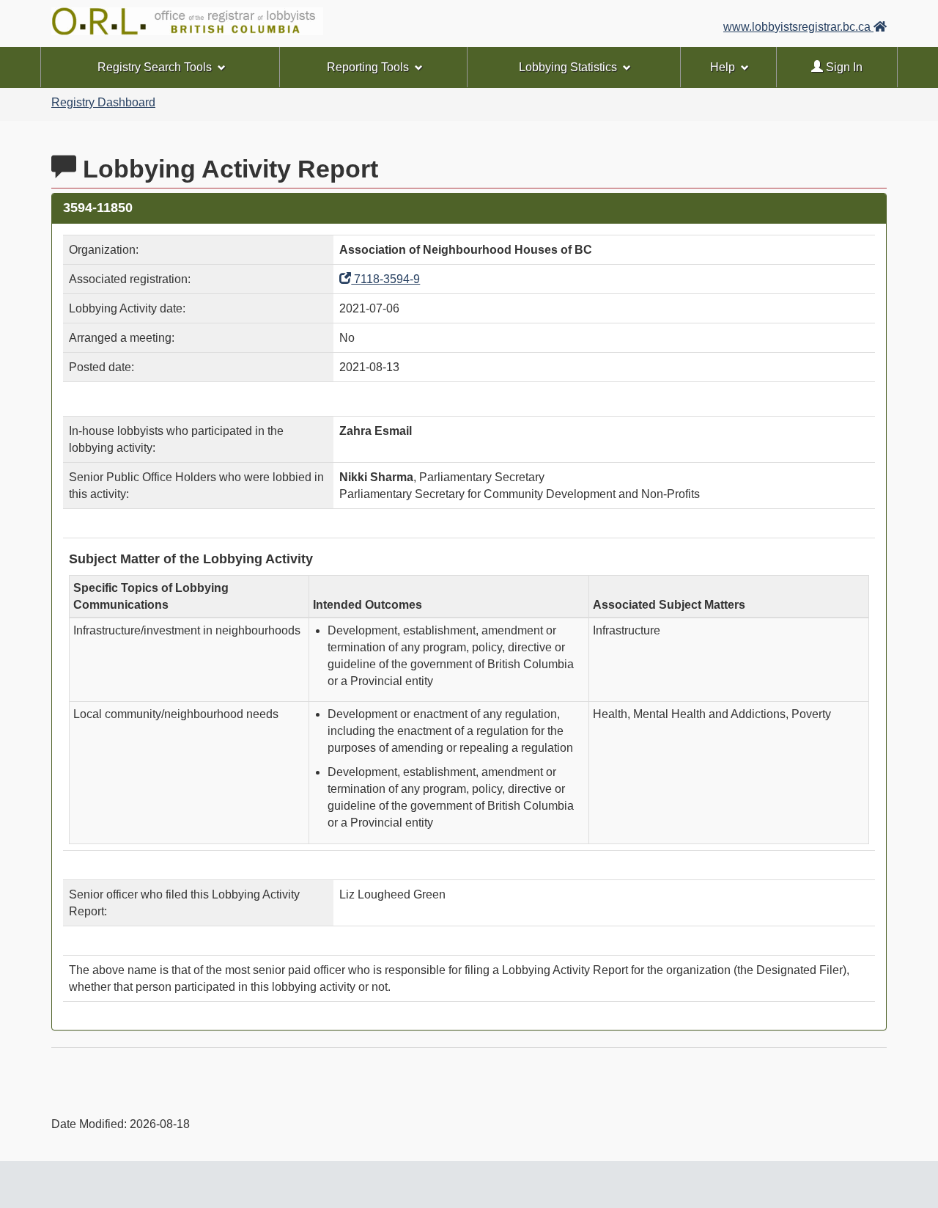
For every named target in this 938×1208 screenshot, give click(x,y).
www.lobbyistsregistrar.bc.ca (798, 27)
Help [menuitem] (722, 67)
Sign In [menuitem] (843, 67)
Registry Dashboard (103, 102)
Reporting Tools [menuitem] (368, 67)
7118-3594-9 (385, 279)
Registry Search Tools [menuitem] (154, 67)
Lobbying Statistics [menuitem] (568, 67)
